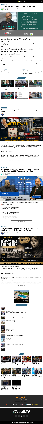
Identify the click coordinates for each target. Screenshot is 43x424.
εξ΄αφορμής (15, 67)
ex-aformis (10, 67)
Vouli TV (6, 9)
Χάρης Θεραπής (8, 233)
